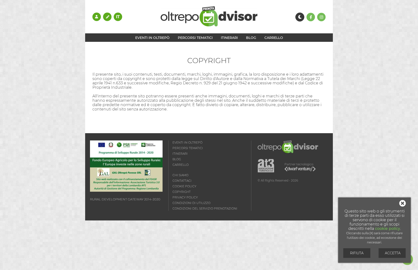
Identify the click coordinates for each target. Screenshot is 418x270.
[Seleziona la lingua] (118, 17)
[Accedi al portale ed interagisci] (96, 17)
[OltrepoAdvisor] (209, 25)
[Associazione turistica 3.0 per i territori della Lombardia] (266, 166)
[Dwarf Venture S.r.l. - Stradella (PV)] (300, 169)
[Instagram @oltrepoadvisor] (321, 17)
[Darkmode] (299, 17)
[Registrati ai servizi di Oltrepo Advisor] (107, 17)
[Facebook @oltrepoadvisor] (310, 17)
